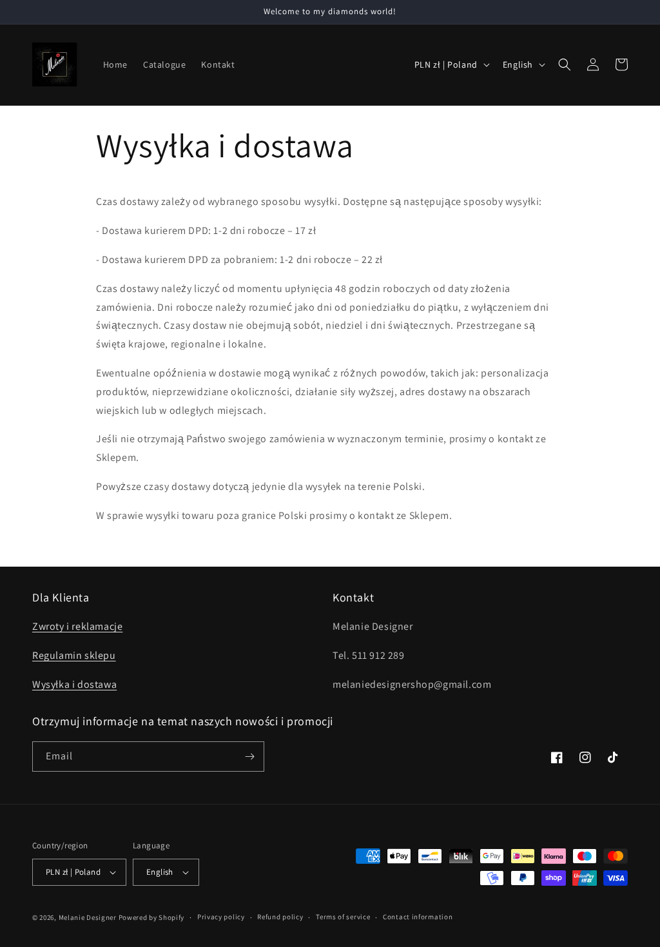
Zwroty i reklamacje (77, 626)
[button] (564, 64)
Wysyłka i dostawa (74, 684)
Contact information (417, 916)
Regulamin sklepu (74, 655)
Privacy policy (221, 916)
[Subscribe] (249, 756)
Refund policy (280, 916)
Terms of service (343, 916)
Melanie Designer (88, 917)
